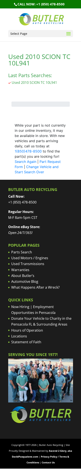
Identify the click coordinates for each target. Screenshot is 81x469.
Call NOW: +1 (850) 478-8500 (41, 4)
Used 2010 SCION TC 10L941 (34, 82)
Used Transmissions (27, 263)
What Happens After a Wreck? (35, 287)
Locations (19, 336)
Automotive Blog (24, 281)
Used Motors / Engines (29, 258)
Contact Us (48, 462)
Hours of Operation (27, 330)
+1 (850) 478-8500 (22, 202)
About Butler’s (22, 275)
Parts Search (21, 252)
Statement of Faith (26, 342)
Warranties (20, 269)
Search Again (25, 161)
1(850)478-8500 (28, 151)
